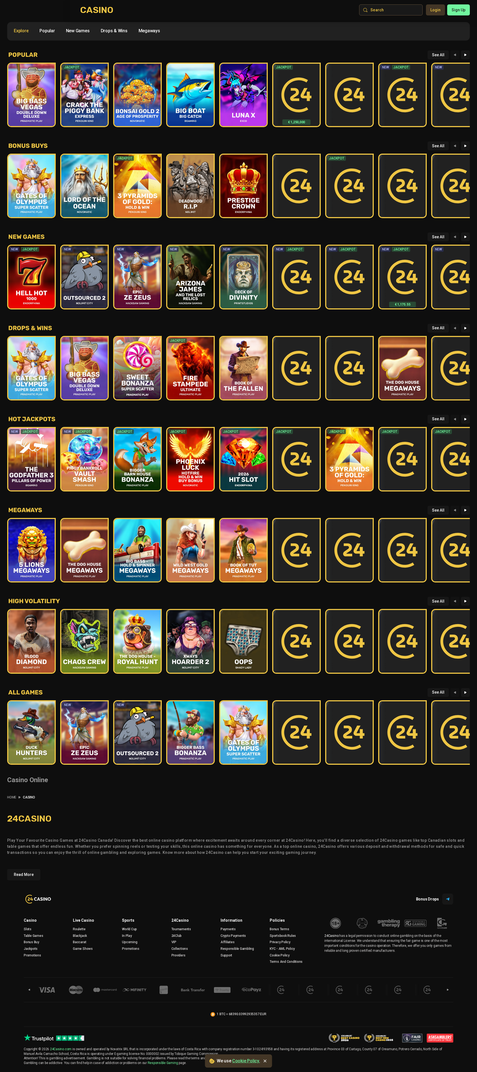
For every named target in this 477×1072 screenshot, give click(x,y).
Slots (27, 929)
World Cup (129, 929)
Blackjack (80, 936)
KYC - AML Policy (282, 949)
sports (128, 920)
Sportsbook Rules (283, 936)
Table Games (33, 936)
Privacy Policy (280, 942)
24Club (176, 936)
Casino (30, 920)
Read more (24, 874)
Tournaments (181, 929)
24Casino (180, 920)
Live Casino (83, 920)
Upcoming (129, 942)
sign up (458, 10)
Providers (178, 955)
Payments (228, 929)
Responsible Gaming (163, 1063)
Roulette (79, 929)
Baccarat (79, 942)
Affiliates (228, 942)
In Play (127, 936)
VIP (173, 942)
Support (226, 955)
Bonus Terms (279, 929)
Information (231, 920)
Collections (179, 949)
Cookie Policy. (246, 1060)
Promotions (32, 955)
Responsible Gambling (237, 949)
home (11, 797)
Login (435, 10)
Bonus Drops (427, 899)
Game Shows (83, 949)
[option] (21, 30)
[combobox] (87, 31)
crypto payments (233, 936)
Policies (277, 920)
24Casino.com (60, 1049)
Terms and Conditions (286, 962)
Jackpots (31, 949)
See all (438, 55)
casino (29, 797)
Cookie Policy (280, 955)
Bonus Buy (31, 942)
